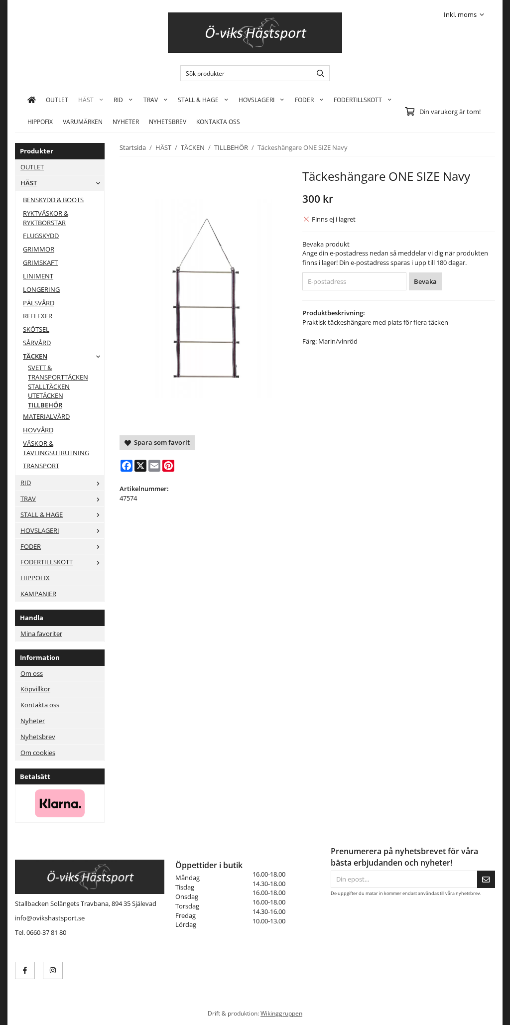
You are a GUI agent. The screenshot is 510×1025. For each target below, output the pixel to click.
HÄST (86, 100)
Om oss (31, 673)
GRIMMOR (38, 249)
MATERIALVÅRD (46, 416)
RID (118, 100)
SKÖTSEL (36, 329)
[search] (318, 73)
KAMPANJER (38, 593)
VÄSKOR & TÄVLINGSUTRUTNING (56, 448)
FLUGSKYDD (41, 235)
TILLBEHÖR (45, 404)
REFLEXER (37, 315)
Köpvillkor (35, 688)
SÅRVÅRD (37, 342)
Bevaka (425, 281)
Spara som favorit (160, 442)
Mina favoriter (41, 633)
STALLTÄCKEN (49, 386)
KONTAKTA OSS (218, 122)
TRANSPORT (41, 465)
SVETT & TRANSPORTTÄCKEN (58, 372)
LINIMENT (38, 275)
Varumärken (83, 122)
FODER (304, 100)
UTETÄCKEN (45, 395)
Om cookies (37, 752)
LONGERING (41, 289)
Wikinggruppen (281, 1013)
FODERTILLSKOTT (358, 100)
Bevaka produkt (326, 244)
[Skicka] (486, 879)
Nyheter (126, 122)
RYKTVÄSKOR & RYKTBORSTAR (45, 218)
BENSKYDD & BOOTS (53, 199)
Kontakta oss (39, 704)
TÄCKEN (35, 356)
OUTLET (57, 100)
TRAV (150, 100)
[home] (31, 100)
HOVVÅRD (38, 429)
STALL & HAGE (198, 100)
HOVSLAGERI (256, 100)
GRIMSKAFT (40, 262)
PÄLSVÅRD (38, 302)
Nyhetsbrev (167, 122)
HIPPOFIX (40, 122)
